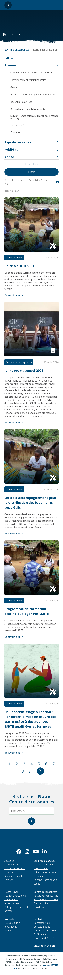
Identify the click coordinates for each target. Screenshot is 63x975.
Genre (13, 87)
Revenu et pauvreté (21, 102)
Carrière (8, 879)
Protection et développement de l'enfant (32, 94)
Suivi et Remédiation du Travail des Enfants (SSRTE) (34, 117)
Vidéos (7, 930)
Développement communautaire (28, 80)
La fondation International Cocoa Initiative (14, 868)
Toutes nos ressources (46, 895)
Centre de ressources (16, 49)
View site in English (44, 945)
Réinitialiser (31, 164)
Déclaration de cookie (45, 930)
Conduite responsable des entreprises (31, 72)
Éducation (15, 132)
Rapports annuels (13, 876)
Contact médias (42, 926)
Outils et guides (42, 903)
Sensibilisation (41, 907)
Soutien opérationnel (15, 895)
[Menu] (55, 5)
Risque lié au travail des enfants (27, 109)
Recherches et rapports (46, 899)
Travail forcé (17, 125)
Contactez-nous (42, 922)
